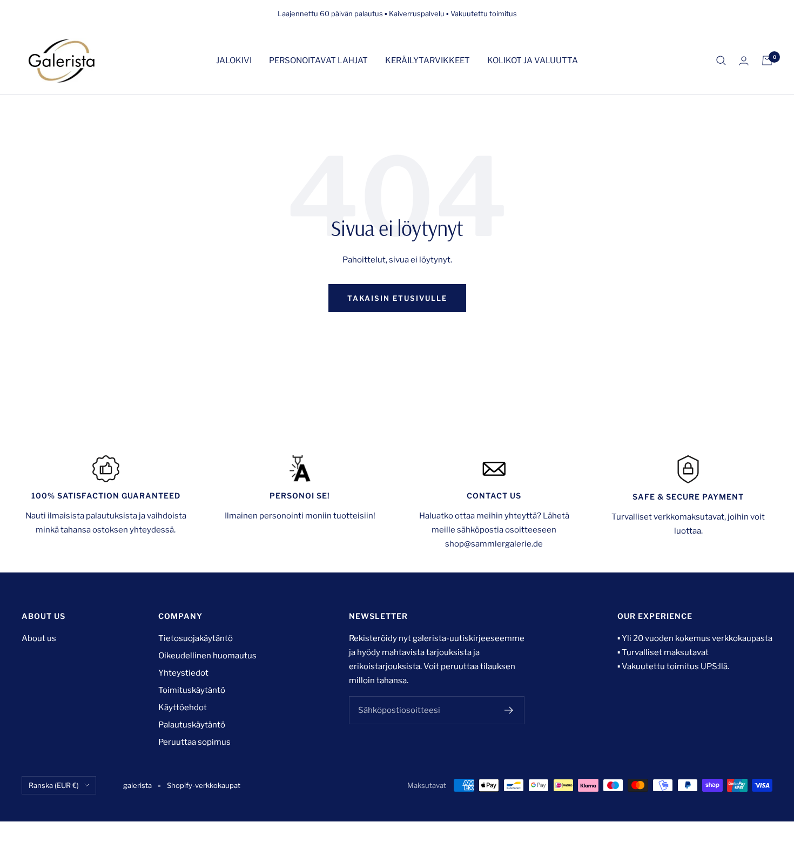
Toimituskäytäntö (191, 690)
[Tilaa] (509, 710)
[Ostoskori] (767, 60)
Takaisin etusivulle (397, 298)
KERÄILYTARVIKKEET (427, 60)
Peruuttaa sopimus (194, 742)
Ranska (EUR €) (54, 785)
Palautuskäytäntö (191, 725)
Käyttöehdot (182, 707)
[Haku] (721, 60)
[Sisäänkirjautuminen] (744, 60)
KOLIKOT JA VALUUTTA (532, 60)
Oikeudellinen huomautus (207, 656)
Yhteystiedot (183, 673)
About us (39, 638)
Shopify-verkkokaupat (203, 785)
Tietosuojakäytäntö (195, 638)
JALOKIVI (234, 60)
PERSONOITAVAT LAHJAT (318, 60)
